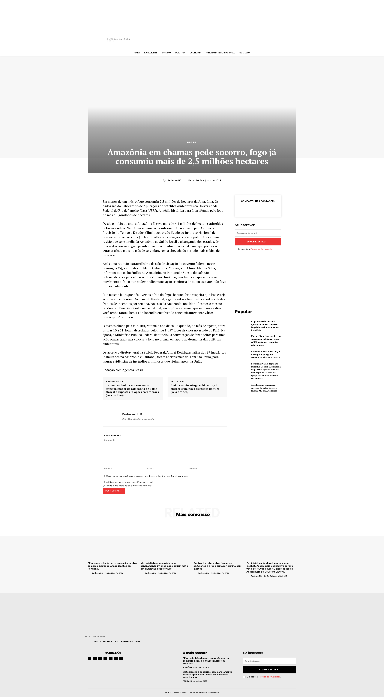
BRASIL (192, 142)
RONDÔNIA (187, 667)
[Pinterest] (232, 37)
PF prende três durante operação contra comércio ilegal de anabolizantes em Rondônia (265, 326)
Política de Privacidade (261, 249)
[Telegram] (110, 658)
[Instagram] (95, 658)
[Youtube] (121, 658)
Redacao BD (175, 180)
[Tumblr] (259, 37)
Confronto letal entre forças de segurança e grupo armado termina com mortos (265, 354)
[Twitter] (223, 37)
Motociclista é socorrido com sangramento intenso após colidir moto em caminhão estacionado (266, 340)
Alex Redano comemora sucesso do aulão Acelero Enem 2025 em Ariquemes (264, 387)
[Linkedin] (100, 658)
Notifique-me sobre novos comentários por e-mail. (129, 482)
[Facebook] (214, 37)
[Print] (250, 37)
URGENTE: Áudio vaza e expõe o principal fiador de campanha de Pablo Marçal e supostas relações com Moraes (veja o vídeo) (132, 390)
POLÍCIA (186, 681)
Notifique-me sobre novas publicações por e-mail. (129, 485)
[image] (161, 660)
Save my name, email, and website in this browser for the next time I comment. (147, 476)
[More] (269, 37)
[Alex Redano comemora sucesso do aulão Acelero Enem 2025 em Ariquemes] (242, 388)
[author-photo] (90, 573)
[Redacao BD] (110, 416)
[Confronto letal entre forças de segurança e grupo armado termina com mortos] (242, 354)
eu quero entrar (256, 242)
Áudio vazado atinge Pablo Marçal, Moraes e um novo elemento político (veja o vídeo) (195, 389)
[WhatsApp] (241, 37)
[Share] (105, 658)
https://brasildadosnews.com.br (138, 419)
